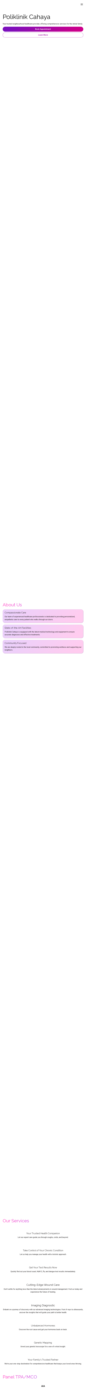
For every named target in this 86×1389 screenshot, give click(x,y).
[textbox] (43, 4)
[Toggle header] (81, 4)
